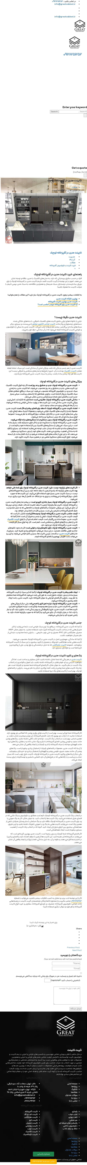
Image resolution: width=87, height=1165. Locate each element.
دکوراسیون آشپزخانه (57, 265)
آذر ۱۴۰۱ (72, 259)
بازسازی (74, 1111)
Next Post (77, 950)
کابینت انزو (33, 1120)
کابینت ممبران (32, 1123)
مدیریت (72, 256)
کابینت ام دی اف (31, 1114)
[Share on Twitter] (76, 935)
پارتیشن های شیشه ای (68, 1123)
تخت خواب (72, 1114)
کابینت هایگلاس (59, 645)
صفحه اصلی (72, 1083)
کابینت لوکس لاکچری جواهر (43, 324)
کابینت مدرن (64, 533)
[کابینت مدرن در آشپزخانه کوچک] (43, 218)
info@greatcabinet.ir (65, 4)
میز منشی (73, 1120)
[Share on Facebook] (76, 932)
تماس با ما (73, 1101)
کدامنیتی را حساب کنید (70, 980)
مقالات (74, 187)
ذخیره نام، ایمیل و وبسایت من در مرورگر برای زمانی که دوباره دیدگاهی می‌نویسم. (49, 976)
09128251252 (72, 54)
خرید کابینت (71, 265)
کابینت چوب (32, 1128)
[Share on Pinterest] (76, 943)
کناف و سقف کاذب (70, 1128)
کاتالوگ (74, 1089)
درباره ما (74, 1098)
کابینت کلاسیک (70, 371)
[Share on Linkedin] (76, 937)
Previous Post (73, 947)
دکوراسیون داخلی (70, 1125)
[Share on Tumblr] (76, 940)
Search (54, 111)
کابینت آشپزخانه (31, 1111)
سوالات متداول (71, 1095)
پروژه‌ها (74, 1086)
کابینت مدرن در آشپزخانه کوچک (66, 253)
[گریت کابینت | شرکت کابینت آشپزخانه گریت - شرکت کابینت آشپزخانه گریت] (80, 26)
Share (79, 928)
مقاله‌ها (74, 1092)
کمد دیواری (72, 1117)
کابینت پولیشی (32, 1125)
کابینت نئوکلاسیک (30, 1134)
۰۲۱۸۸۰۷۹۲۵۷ (29, 1101)
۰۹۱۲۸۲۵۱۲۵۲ (76, 901)
